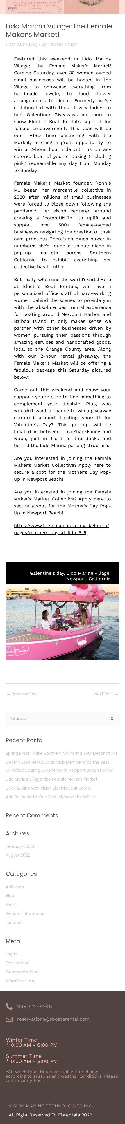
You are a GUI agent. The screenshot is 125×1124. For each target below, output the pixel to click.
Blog (33, 44)
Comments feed (22, 972)
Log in (11, 954)
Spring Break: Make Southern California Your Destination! (61, 753)
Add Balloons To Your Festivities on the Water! (51, 797)
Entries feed (18, 963)
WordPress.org (20, 981)
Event (11, 904)
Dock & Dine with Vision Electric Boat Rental (48, 788)
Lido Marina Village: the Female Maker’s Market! (52, 779)
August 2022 (18, 855)
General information (26, 913)
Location (14, 922)
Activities (18, 44)
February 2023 (20, 846)
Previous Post (22, 694)
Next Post (106, 694)
